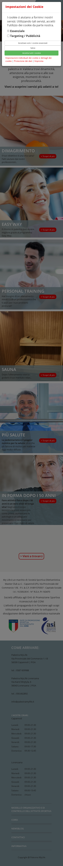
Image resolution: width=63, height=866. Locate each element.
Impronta (38, 61)
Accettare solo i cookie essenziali (32, 43)
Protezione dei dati (23, 61)
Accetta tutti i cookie (31, 53)
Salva (32, 48)
